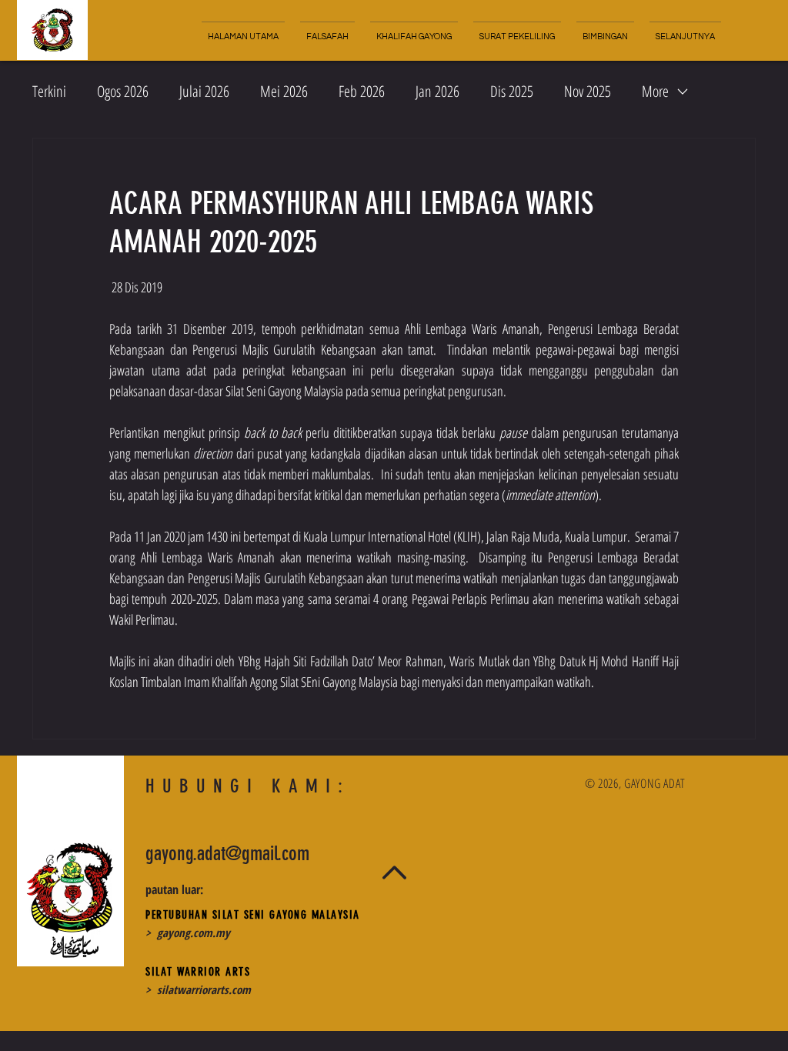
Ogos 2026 (123, 91)
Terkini (49, 91)
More (655, 91)
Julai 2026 (204, 91)
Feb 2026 (362, 91)
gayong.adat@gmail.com (227, 854)
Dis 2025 (511, 91)
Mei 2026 (284, 91)
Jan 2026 (437, 91)
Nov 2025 (587, 91)
